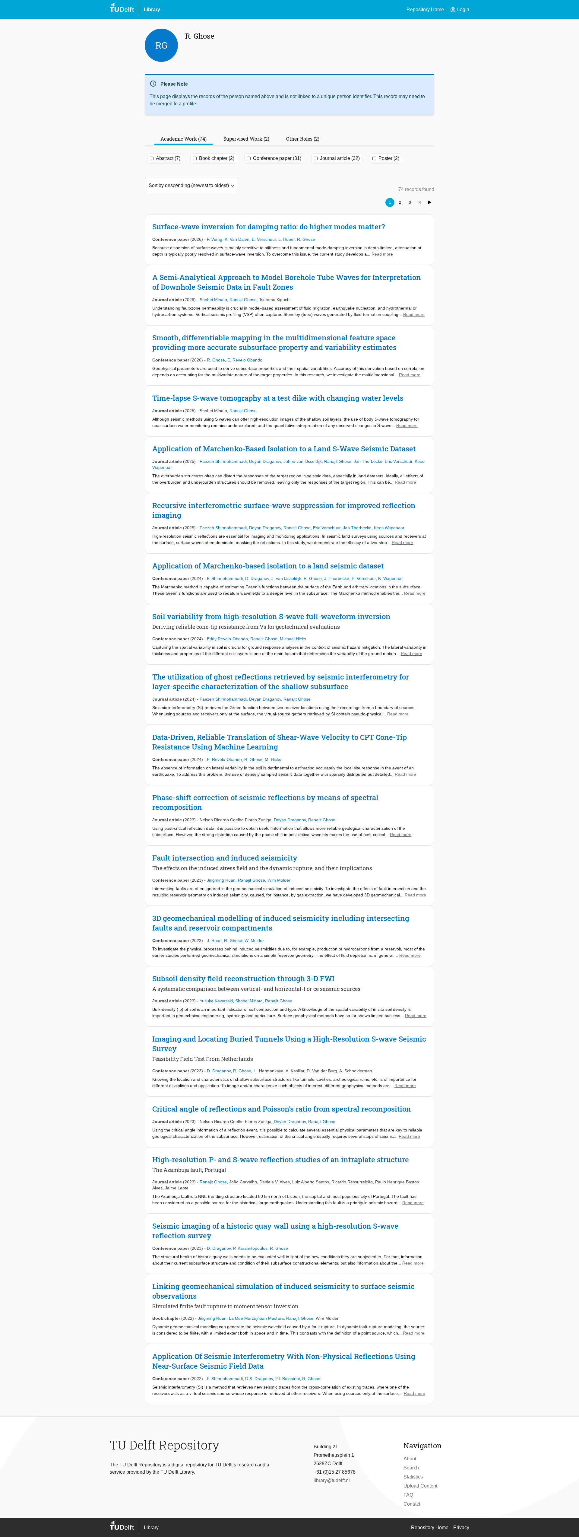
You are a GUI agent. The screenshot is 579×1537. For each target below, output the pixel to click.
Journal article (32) (340, 158)
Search (411, 1467)
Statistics (413, 1476)
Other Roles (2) (302, 138)
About (409, 1458)
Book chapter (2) (216, 158)
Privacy (461, 1527)
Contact (411, 1504)
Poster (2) (388, 158)
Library (152, 9)
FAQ (408, 1494)
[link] (289, 239)
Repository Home (425, 9)
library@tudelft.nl (332, 1480)
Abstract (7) (168, 158)
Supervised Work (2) (246, 138)
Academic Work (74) (183, 138)
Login (459, 9)
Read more (382, 254)
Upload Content (420, 1485)
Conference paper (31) (277, 158)
